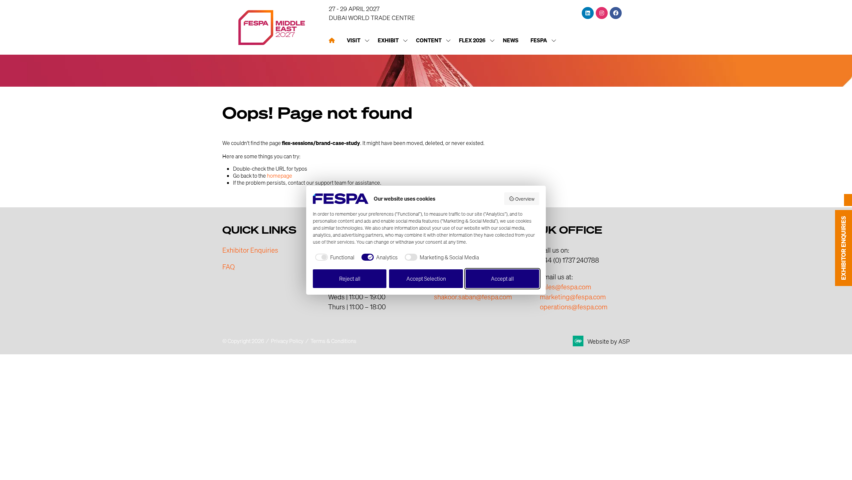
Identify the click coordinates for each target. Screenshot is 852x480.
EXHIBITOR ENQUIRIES (843, 248)
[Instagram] (602, 13)
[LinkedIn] (588, 13)
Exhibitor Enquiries (250, 250)
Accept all (502, 278)
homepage (279, 175)
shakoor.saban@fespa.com (473, 296)
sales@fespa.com (565, 286)
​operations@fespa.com (573, 306)
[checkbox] (333, 257)
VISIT (353, 40)
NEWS (511, 40)
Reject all (349, 278)
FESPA (539, 40)
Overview (524, 199)
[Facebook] (616, 13)
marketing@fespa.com (573, 296)
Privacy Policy (287, 340)
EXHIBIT (388, 40)
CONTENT (429, 40)
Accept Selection (426, 278)
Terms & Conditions (333, 340)
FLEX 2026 (472, 40)
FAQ (228, 266)
